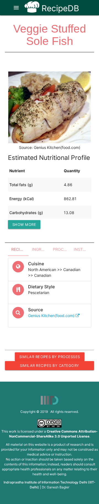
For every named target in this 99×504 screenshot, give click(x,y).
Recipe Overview (20, 249)
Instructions (82, 249)
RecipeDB (59, 8)
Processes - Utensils (61, 249)
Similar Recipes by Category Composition (49, 366)
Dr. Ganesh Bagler (55, 487)
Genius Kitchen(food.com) (52, 315)
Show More (24, 224)
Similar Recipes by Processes (49, 357)
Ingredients (41, 249)
